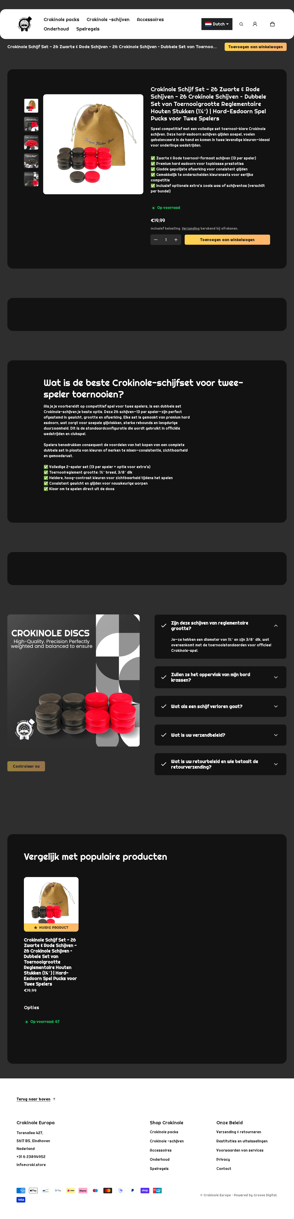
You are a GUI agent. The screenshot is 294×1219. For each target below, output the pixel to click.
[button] (241, 24)
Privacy (223, 1159)
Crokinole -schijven (167, 1141)
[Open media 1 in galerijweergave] (31, 105)
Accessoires (161, 1150)
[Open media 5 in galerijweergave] (31, 179)
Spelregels (159, 1168)
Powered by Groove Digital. (255, 1195)
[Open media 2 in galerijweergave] (31, 124)
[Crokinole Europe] (25, 24)
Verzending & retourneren (238, 1132)
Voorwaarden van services (239, 1150)
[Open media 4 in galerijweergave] (31, 160)
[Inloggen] (255, 24)
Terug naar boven (34, 1099)
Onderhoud (160, 1159)
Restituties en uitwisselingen (242, 1141)
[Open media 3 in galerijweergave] (31, 142)
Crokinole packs (164, 1132)
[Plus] (176, 240)
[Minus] (156, 240)
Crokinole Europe (217, 1195)
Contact (223, 1168)
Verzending (191, 228)
